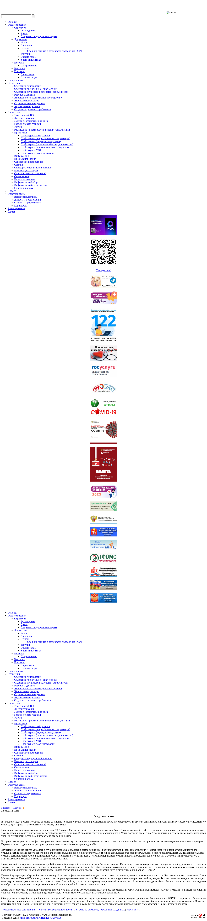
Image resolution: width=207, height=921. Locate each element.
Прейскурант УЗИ (31, 150)
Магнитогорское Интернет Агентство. (41, 917)
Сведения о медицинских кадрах (39, 36)
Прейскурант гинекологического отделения (45, 147)
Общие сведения (17, 24)
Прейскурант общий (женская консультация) (45, 138)
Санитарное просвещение (28, 161)
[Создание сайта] (198, 917)
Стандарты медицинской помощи (33, 167)
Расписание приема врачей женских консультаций (42, 129)
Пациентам (14, 112)
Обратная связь (16, 193)
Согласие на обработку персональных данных (99, 909)
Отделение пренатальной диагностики (35, 88)
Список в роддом (23, 188)
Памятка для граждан (26, 170)
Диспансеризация (24, 118)
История (19, 62)
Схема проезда (29, 77)
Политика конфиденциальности (54, 909)
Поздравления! (29, 65)
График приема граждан (27, 123)
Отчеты (25, 48)
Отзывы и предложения (27, 202)
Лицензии (26, 45)
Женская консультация (26, 100)
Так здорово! (103, 270)
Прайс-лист (20, 132)
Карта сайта (133, 909)
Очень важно (21, 176)
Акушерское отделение (27, 106)
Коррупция (20, 205)
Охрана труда (28, 56)
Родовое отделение (24, 94)
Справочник (27, 74)
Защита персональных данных (31, 121)
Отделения (14, 83)
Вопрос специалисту (25, 196)
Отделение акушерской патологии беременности (41, 91)
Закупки (25, 53)
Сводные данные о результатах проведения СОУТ (54, 51)
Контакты (19, 71)
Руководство (28, 30)
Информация (21, 156)
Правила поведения (25, 158)
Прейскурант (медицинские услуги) (41, 141)
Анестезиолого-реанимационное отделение (38, 97)
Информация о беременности (30, 185)
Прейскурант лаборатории (35, 135)
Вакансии (19, 68)
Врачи (24, 33)
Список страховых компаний (30, 173)
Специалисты (15, 80)
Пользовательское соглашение (18, 909)
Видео (11, 211)
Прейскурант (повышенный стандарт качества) (47, 144)
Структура (20, 27)
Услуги (18, 126)
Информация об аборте (27, 182)
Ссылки (18, 164)
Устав (24, 42)
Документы (20, 39)
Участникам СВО (24, 115)
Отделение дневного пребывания (32, 109)
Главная (12, 21)
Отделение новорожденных (29, 103)
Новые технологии (24, 179)
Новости (12, 191)
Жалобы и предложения (27, 199)
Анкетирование (16, 208)
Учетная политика (31, 59)
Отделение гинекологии (27, 86)
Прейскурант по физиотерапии (38, 153)
